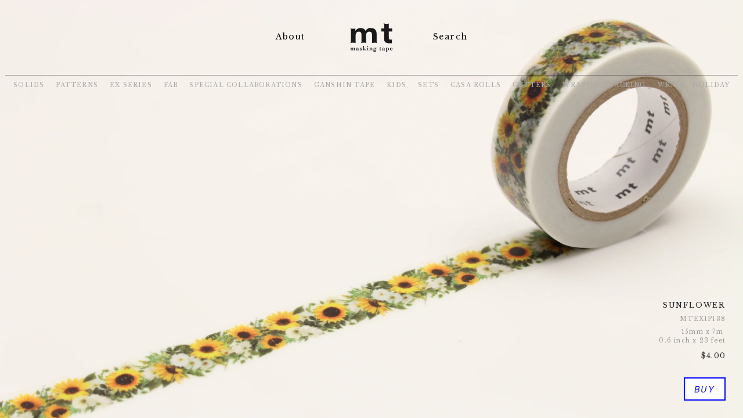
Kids (396, 85)
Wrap (669, 85)
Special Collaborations (245, 85)
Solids (28, 85)
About (290, 36)
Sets (428, 85)
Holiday (710, 85)
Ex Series (131, 85)
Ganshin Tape (344, 85)
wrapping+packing (603, 85)
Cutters (532, 85)
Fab (171, 85)
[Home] (371, 53)
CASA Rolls (475, 85)
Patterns (77, 85)
